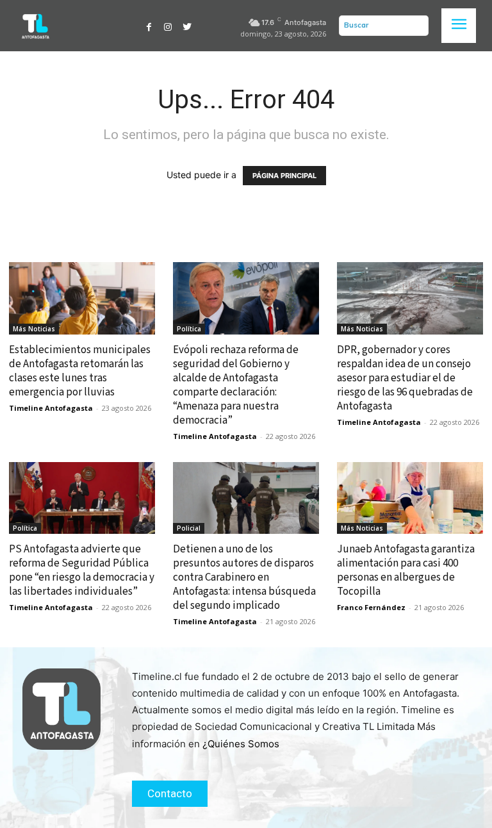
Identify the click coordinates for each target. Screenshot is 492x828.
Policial (189, 528)
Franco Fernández (371, 607)
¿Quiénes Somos (240, 744)
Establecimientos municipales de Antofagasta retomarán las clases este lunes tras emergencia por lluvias (80, 371)
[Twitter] (187, 25)
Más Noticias (34, 328)
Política (189, 328)
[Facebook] (149, 25)
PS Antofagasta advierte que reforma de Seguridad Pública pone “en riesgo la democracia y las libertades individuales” (81, 570)
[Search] (416, 25)
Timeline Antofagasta (51, 408)
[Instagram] (168, 25)
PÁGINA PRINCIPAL (284, 175)
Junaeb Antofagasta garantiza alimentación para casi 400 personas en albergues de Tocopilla (406, 570)
